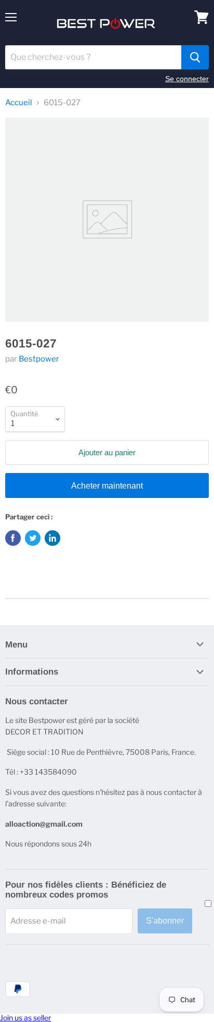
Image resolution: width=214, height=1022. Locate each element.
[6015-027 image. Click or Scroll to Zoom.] (107, 220)
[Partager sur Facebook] (13, 538)
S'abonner (165, 920)
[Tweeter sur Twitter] (33, 538)
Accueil (18, 102)
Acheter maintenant (107, 485)
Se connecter (187, 78)
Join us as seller (25, 1017)
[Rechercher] (195, 57)
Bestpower (39, 359)
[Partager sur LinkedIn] (52, 538)
